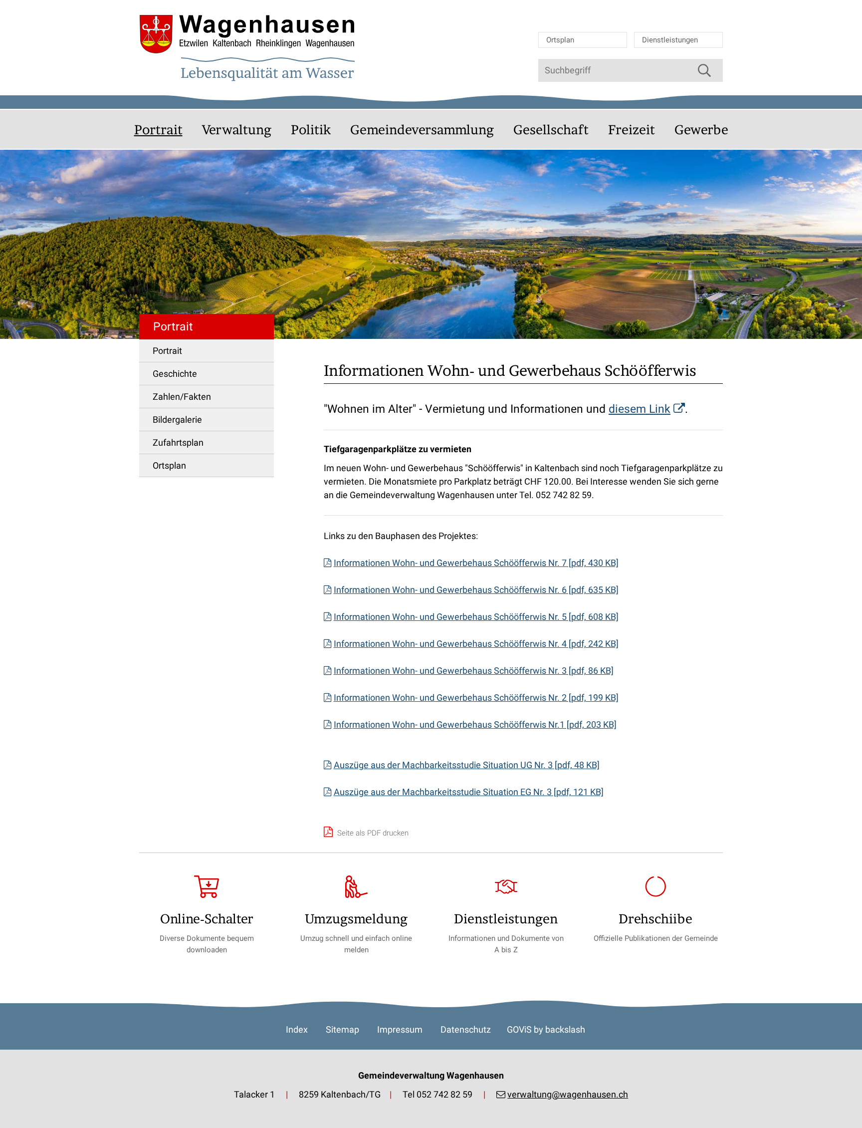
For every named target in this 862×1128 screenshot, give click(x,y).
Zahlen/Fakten (182, 396)
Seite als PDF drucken (372, 833)
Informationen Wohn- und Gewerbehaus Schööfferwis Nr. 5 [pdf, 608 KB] (476, 616)
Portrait (158, 129)
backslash (565, 1029)
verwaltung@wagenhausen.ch (567, 1094)
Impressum (400, 1029)
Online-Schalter (206, 918)
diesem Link (639, 409)
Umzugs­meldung (356, 918)
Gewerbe (701, 129)
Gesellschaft (551, 129)
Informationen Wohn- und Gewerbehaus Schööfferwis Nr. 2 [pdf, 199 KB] (476, 697)
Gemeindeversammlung (422, 129)
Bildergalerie (177, 419)
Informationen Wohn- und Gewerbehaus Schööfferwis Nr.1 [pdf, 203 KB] (475, 724)
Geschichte (175, 373)
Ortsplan (560, 39)
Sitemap (342, 1029)
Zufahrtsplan (178, 442)
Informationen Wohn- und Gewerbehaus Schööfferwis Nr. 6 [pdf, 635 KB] (476, 589)
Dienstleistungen (670, 39)
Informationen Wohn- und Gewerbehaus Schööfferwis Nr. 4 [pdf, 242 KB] (476, 643)
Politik (311, 129)
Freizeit (631, 129)
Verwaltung (236, 129)
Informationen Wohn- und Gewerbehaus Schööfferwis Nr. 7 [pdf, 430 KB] (476, 563)
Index (297, 1029)
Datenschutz (465, 1029)
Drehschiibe (655, 918)
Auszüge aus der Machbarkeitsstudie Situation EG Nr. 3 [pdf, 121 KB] (469, 792)
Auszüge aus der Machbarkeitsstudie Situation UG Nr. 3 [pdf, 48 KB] (467, 765)
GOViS (519, 1029)
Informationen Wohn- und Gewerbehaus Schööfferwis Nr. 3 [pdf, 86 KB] (474, 670)
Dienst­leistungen (506, 918)
